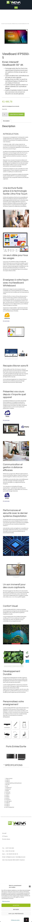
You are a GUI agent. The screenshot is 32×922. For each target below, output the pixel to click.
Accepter (16, 905)
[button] (30, 886)
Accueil (2, 23)
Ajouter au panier (16, 114)
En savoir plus (6, 321)
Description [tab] (6, 121)
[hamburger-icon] (16, 7)
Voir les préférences (16, 913)
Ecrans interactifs (8, 23)
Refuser (16, 909)
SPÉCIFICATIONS (13, 765)
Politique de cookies (15, 920)
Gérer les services (6, 901)
